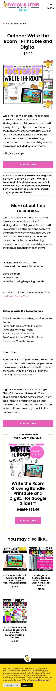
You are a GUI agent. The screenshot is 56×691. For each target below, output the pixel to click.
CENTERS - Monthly (13, 178)
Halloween (9, 185)
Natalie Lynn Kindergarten (21, 6)
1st (16, 185)
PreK (37, 185)
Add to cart (28, 164)
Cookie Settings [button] (11, 685)
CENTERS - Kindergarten (38, 175)
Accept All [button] (27, 685)
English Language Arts (31, 182)
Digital (14, 182)
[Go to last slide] (5, 84)
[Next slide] (41, 84)
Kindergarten (27, 185)
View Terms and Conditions (36, 680)
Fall (47, 182)
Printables (24, 188)
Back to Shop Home (16, 23)
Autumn (19, 175)
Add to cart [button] (28, 520)
